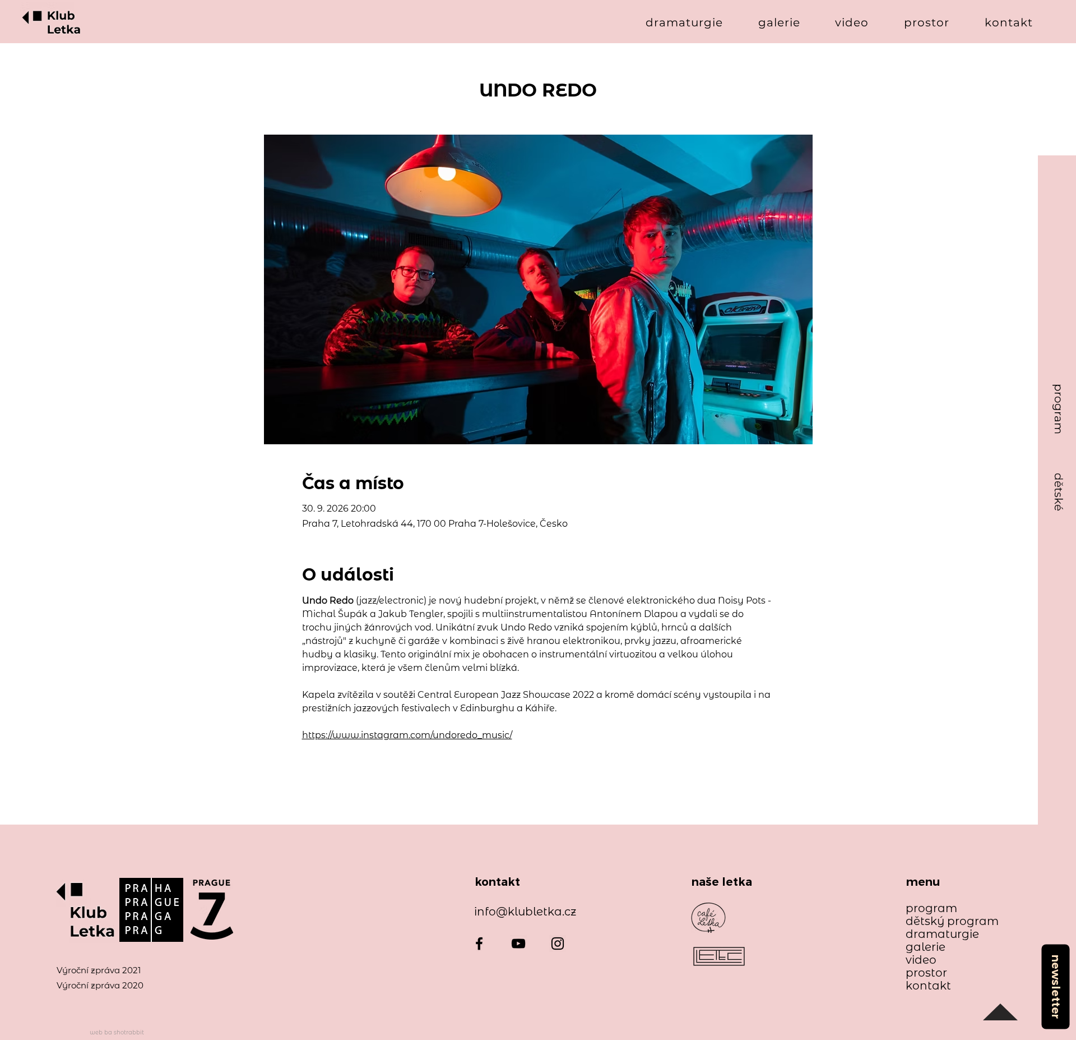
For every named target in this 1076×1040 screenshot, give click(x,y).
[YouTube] (518, 943)
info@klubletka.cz (525, 911)
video (921, 960)
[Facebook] (479, 943)
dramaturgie (942, 934)
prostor (926, 973)
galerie (925, 947)
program (931, 908)
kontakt (928, 985)
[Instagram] (557, 943)
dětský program (947, 921)
